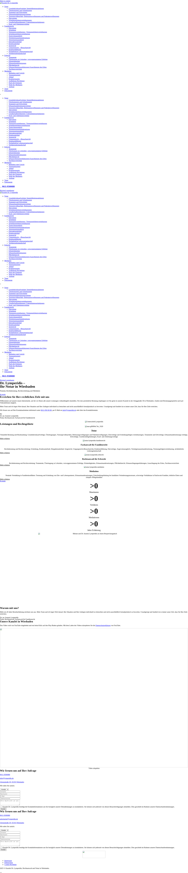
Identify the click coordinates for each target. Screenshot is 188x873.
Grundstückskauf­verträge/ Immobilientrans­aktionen (26, 8)
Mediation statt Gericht (16, 73)
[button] (94, 768)
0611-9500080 (5, 775)
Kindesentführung (15, 50)
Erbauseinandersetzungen (17, 63)
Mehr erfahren (5, 438)
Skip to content (5, 1)
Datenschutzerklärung (103, 625)
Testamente (12, 57)
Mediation (7, 71)
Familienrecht (9, 26)
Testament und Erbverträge (18, 12)
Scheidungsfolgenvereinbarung (19, 34)
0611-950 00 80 (46, 410)
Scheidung (12, 30)
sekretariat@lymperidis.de (9, 819)
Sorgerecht (12, 46)
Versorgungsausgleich (16, 40)
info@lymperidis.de (69, 410)
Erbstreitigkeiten (14, 61)
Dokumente (8, 91)
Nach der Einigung (15, 83)
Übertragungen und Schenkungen (20, 10)
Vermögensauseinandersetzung (19, 38)
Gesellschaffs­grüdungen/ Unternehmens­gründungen (26, 22)
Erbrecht (7, 55)
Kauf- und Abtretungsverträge (19, 24)
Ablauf (11, 77)
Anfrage (11, 87)
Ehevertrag (12, 28)
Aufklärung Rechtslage (17, 81)
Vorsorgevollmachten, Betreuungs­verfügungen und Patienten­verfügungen (34, 16)
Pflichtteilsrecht (14, 65)
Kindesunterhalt (14, 44)
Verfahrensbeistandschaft (17, 53)
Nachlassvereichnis (15, 69)
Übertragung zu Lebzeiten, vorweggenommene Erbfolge (28, 59)
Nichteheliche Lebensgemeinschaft (21, 51)
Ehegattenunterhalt (15, 42)
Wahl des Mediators (15, 85)
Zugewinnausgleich (15, 36)
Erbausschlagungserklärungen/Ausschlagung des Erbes (28, 67)
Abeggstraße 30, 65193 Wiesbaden (12, 782)
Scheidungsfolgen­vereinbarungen (20, 20)
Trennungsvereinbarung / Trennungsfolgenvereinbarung (28, 32)
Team (6, 89)
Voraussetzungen (14, 75)
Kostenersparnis (14, 79)
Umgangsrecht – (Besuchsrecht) (20, 48)
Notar (6, 6)
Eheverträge (13, 18)
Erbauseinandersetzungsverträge (20, 14)
